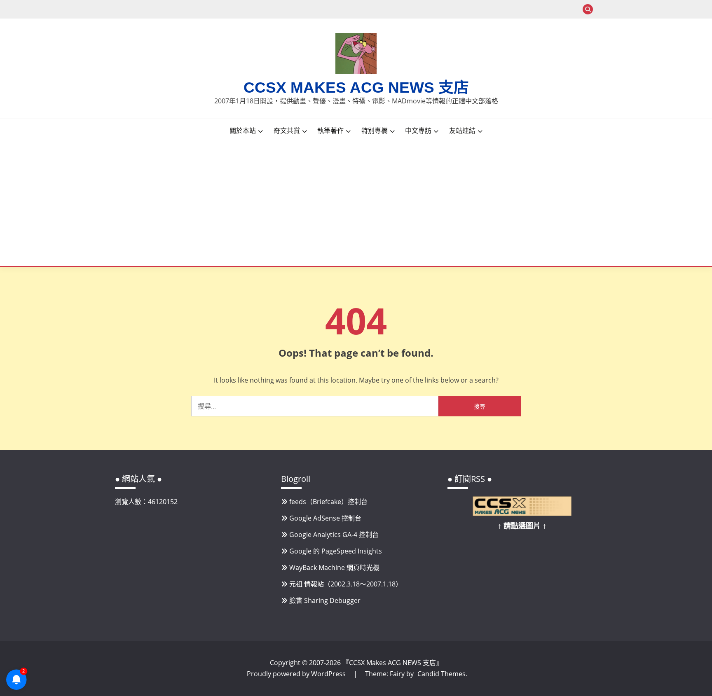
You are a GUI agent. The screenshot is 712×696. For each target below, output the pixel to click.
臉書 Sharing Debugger (325, 600)
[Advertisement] (362, 204)
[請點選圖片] (522, 513)
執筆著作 (330, 130)
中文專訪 (418, 130)
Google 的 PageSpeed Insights (335, 551)
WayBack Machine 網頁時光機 (334, 567)
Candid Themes (441, 673)
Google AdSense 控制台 (325, 518)
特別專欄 (374, 130)
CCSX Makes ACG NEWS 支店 (356, 87)
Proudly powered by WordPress (297, 673)
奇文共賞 (287, 130)
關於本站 (243, 130)
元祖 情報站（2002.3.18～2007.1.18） (345, 584)
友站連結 (462, 130)
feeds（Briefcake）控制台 (328, 501)
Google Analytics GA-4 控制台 (334, 534)
